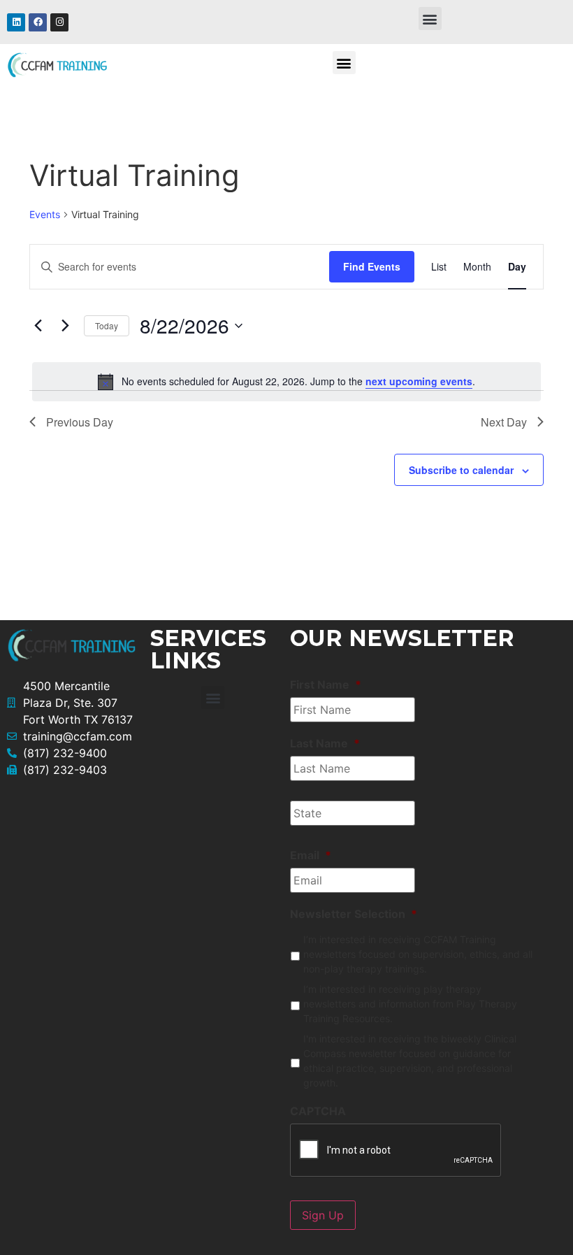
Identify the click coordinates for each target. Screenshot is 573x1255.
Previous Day (79, 422)
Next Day (504, 422)
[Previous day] (37, 325)
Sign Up (323, 1215)
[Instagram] (59, 22)
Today (106, 325)
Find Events (371, 266)
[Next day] (65, 325)
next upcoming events (418, 381)
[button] (430, 18)
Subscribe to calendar (461, 470)
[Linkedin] (16, 22)
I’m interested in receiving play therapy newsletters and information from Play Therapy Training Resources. (410, 1003)
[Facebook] (38, 22)
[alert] (286, 381)
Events (44, 214)
